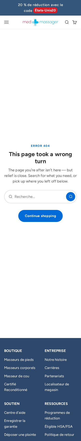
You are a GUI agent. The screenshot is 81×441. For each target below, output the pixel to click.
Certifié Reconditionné (15, 387)
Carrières (52, 368)
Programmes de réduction (57, 415)
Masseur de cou (16, 376)
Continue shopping (40, 216)
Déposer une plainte (20, 434)
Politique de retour (59, 434)
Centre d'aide (14, 412)
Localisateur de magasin (57, 387)
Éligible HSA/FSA (59, 426)
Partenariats (54, 376)
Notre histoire (56, 360)
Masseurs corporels (19, 368)
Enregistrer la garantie (14, 423)
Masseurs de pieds (19, 360)
